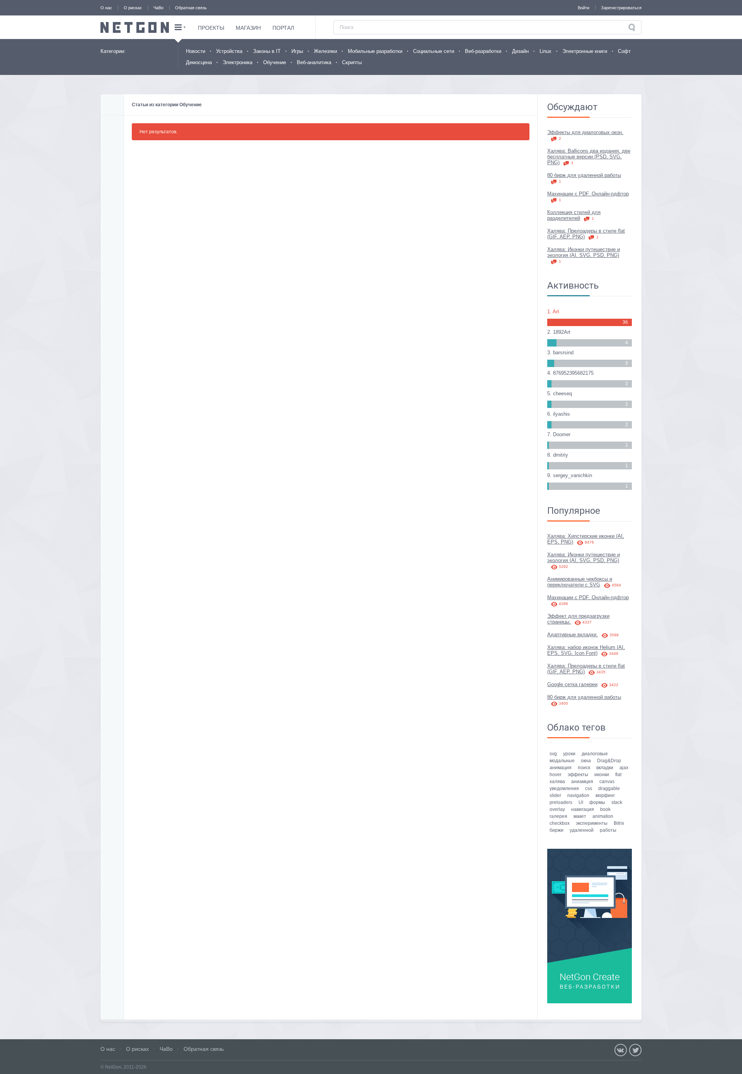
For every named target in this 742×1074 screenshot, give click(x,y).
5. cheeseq (559, 393)
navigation (578, 795)
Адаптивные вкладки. (583, 634)
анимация (561, 767)
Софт (624, 51)
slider (555, 795)
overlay (557, 809)
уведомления (564, 788)
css (588, 788)
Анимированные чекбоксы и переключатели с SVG (584, 582)
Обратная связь (191, 7)
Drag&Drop (609, 760)
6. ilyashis (558, 414)
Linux (545, 51)
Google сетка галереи (582, 684)
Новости (195, 51)
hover (556, 774)
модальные (562, 760)
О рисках (133, 7)
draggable (609, 788)
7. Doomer (558, 434)
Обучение (274, 62)
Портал (283, 28)
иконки (601, 774)
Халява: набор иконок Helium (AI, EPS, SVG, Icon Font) (586, 650)
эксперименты (592, 823)
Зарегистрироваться (621, 7)
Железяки (325, 51)
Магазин (248, 28)
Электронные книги (584, 51)
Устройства (229, 51)
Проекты (211, 28)
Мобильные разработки (375, 51)
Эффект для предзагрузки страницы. (578, 619)
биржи (556, 830)
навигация (582, 809)
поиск (584, 767)
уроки (569, 753)
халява (557, 781)
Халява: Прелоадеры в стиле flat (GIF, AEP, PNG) (586, 234)
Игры (297, 51)
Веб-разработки (483, 51)
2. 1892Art (558, 332)
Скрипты (352, 62)
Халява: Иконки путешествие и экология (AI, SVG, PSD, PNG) (583, 254)
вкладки (604, 767)
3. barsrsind (560, 352)
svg (553, 753)
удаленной (582, 830)
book (605, 809)
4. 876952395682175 (570, 373)
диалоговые (595, 753)
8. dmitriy (557, 455)
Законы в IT (267, 51)
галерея (558, 816)
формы (597, 802)
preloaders (561, 802)
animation (602, 816)
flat (618, 774)
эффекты (578, 774)
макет (580, 816)
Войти (583, 7)
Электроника (237, 62)
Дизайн (520, 51)
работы (608, 830)
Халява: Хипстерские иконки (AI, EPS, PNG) (585, 539)
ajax (623, 767)
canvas (606, 781)
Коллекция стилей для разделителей (574, 215)
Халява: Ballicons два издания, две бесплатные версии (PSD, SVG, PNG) (588, 156)
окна (586, 760)
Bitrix (619, 823)
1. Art (553, 311)
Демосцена (199, 62)
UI (581, 802)
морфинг (605, 795)
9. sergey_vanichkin (569, 475)
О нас (106, 7)
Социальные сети (433, 51)
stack (616, 802)
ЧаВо (158, 7)
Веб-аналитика (314, 62)
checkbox (560, 823)
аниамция (582, 781)
